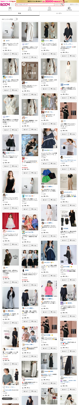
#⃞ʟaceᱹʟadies (8, 390)
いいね (15, 53)
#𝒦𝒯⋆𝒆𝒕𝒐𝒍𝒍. (63, 342)
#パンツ (31, 383)
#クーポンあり (6, 80)
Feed (10, 8)
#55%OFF (68, 47)
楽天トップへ (74, 4)
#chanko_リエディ (47, 374)
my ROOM (69, 8)
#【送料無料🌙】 (7, 314)
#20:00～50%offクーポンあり (68, 381)
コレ (7, 53)
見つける (30, 8)
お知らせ (49, 8)
